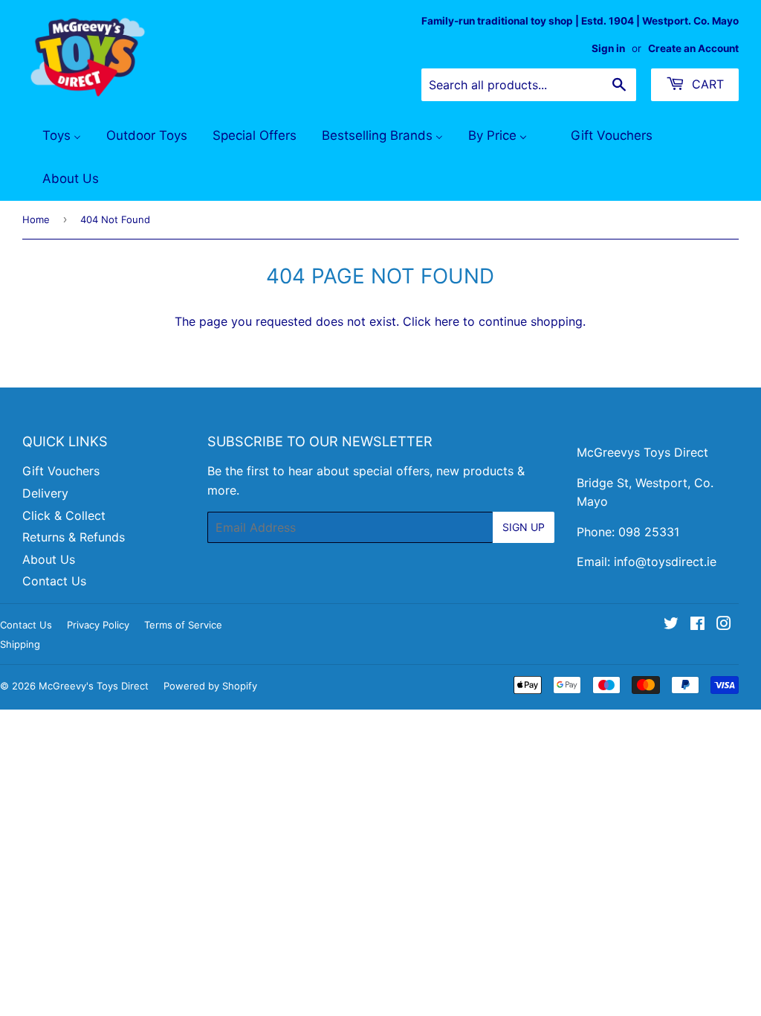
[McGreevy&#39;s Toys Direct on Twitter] (671, 624)
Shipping (20, 644)
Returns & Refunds (73, 537)
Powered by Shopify (210, 686)
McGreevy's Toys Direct (94, 686)
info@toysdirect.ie (665, 561)
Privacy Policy (98, 625)
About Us (48, 559)
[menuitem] (52, 136)
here (447, 321)
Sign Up (523, 527)
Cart (706, 84)
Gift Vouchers (61, 470)
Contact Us (54, 580)
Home (36, 219)
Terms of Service (183, 625)
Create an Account (693, 48)
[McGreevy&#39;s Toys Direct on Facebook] (697, 624)
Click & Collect (64, 515)
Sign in (608, 48)
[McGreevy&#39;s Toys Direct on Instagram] (723, 624)
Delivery (45, 493)
